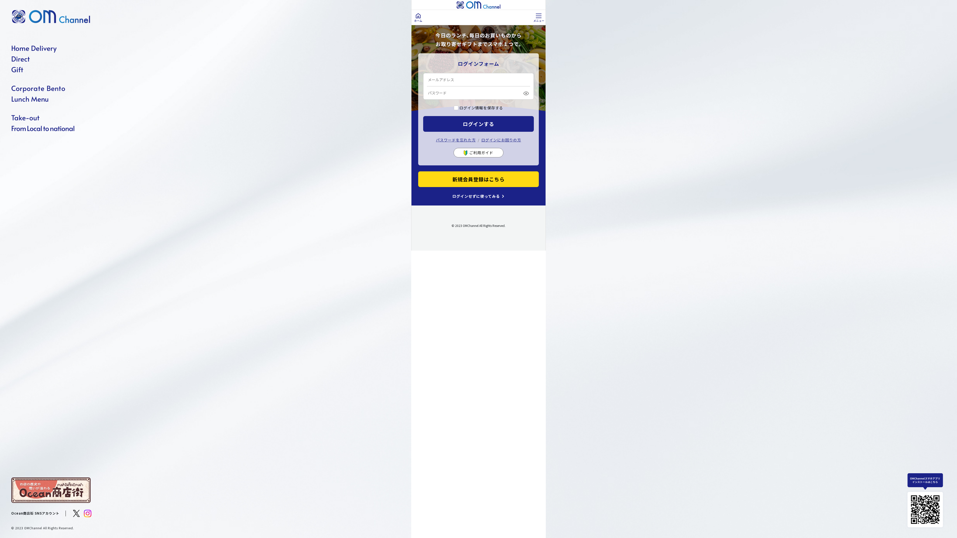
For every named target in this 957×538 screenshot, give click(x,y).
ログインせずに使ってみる (476, 196)
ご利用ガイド (481, 152)
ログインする (478, 124)
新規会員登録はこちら (478, 179)
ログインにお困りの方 (501, 139)
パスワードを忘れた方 (456, 139)
